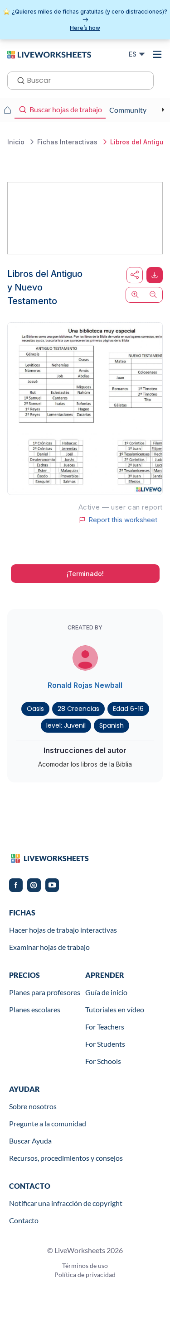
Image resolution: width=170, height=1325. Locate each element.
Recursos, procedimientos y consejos (66, 1157)
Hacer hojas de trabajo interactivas (63, 929)
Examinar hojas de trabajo (49, 947)
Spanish (111, 725)
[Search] (18, 79)
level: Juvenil (66, 725)
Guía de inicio (106, 992)
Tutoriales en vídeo (114, 1009)
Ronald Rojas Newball (85, 685)
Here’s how (85, 27)
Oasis (35, 708)
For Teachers (104, 1026)
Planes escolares (34, 1009)
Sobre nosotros (33, 1106)
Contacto (24, 1220)
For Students (105, 1043)
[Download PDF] (154, 275)
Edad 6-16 (128, 708)
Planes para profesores (44, 992)
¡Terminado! (85, 573)
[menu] (157, 54)
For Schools (103, 1061)
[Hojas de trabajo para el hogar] (7, 110)
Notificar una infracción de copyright (65, 1203)
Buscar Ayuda (30, 1140)
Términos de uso (85, 1265)
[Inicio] (49, 53)
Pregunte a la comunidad (47, 1123)
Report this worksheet (122, 520)
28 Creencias (78, 708)
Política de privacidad (85, 1274)
